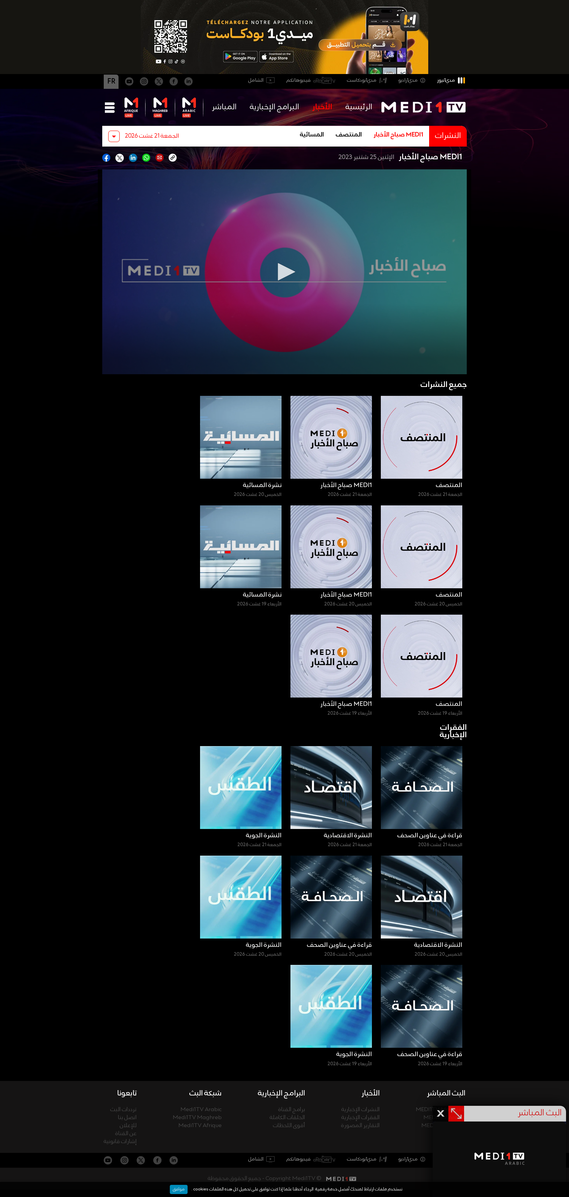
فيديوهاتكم (299, 80)
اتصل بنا (127, 1118)
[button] (284, 272)
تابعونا (127, 1093)
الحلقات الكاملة (287, 1118)
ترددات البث (123, 1110)
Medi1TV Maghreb (197, 1118)
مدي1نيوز (446, 80)
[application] (284, 271)
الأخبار (322, 107)
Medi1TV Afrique (200, 1126)
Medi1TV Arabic (201, 1110)
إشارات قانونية (120, 1142)
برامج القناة (291, 1110)
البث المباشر (446, 1093)
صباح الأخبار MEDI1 (398, 135)
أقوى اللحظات (289, 1126)
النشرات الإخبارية (360, 1110)
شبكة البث (205, 1093)
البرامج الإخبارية (274, 107)
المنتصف (349, 135)
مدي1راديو (408, 80)
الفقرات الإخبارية (360, 1118)
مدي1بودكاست (361, 80)
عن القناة (126, 1134)
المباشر (224, 107)
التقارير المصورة (360, 1126)
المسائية (312, 135)
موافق (179, 1189)
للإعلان (128, 1126)
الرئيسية (359, 107)
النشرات (448, 136)
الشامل (255, 80)
